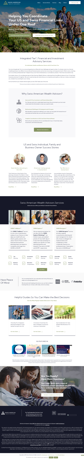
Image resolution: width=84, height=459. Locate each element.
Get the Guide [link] (14, 331)
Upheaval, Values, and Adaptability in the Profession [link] (63, 356)
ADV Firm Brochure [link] (60, 423)
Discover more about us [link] (42, 129)
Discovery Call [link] (75, 2)
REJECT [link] (56, 457)
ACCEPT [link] (51, 457)
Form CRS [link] (32, 423)
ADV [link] (48, 443)
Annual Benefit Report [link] (60, 454)
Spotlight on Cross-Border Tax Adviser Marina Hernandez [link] (19, 356)
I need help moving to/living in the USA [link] (44, 35)
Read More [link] (11, 187)
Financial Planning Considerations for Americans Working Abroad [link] (48, 356)
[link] (11, 4)
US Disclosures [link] (44, 454)
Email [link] (41, 412)
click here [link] (47, 425)
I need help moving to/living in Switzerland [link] (20, 35)
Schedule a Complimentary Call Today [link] (52, 394)
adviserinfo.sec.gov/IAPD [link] (35, 445)
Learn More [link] (42, 269)
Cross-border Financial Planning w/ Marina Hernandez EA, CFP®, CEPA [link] (33, 356)
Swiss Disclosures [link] (51, 454)
